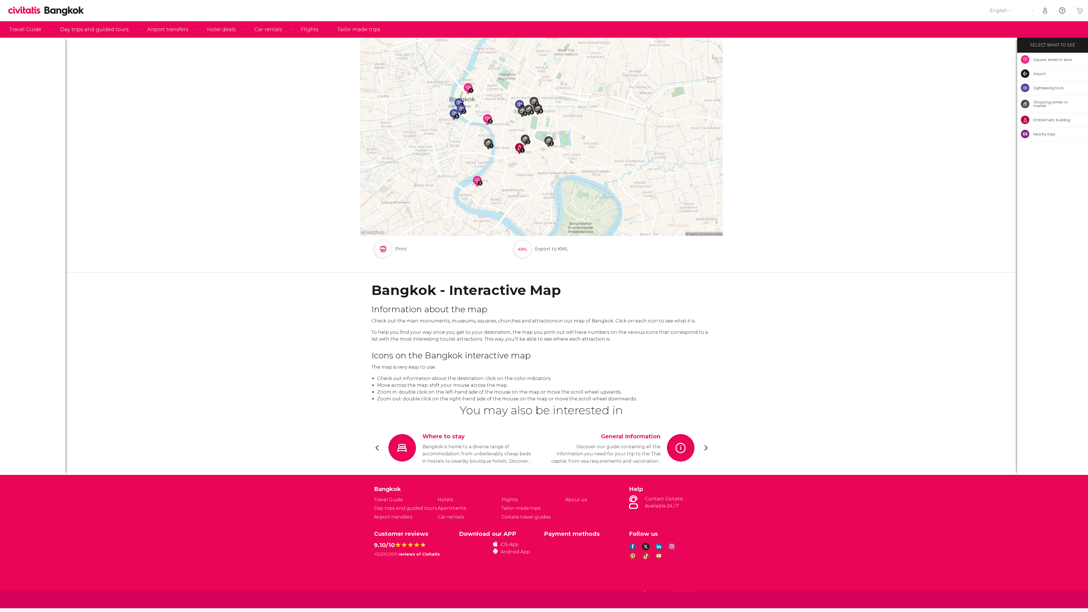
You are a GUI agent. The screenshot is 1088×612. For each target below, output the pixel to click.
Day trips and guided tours (94, 29)
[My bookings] (1045, 10)
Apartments (452, 508)
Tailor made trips (358, 29)
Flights (309, 29)
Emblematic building (1051, 120)
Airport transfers (167, 29)
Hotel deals (221, 29)
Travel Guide (25, 29)
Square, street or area (1052, 59)
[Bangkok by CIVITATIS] (26, 10)
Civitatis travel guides (526, 517)
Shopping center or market (1050, 104)
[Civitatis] (388, 599)
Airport (1039, 73)
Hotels (445, 499)
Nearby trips (1044, 134)
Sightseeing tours (1048, 88)
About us (576, 499)
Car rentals (268, 29)
